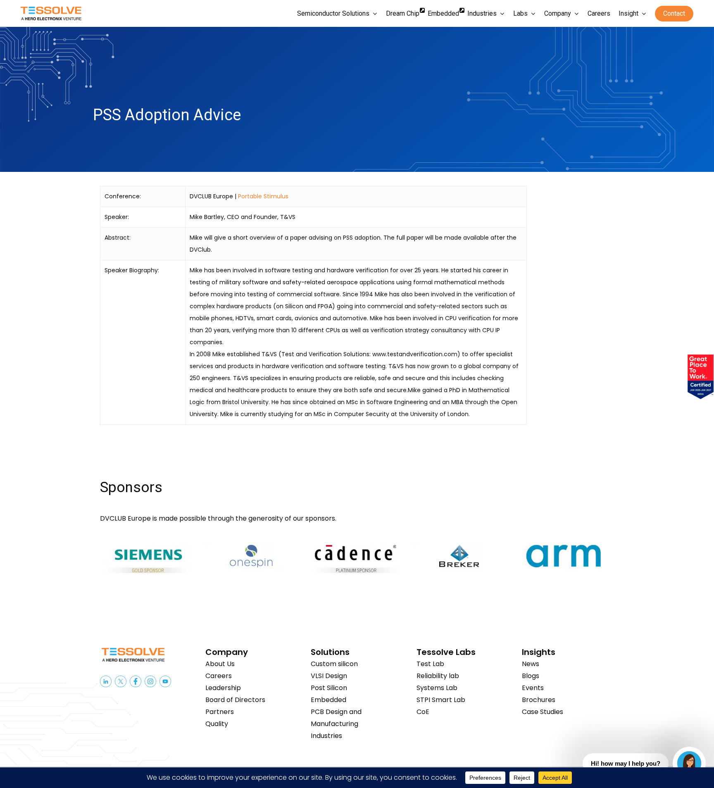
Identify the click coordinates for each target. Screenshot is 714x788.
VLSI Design (329, 676)
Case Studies (542, 712)
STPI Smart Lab (440, 700)
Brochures (538, 700)
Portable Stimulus (263, 196)
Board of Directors (235, 700)
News (530, 664)
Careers (218, 676)
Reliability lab (437, 676)
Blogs (530, 676)
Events (533, 688)
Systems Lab (436, 688)
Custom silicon (334, 664)
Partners (219, 712)
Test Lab (430, 664)
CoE (422, 712)
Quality (216, 723)
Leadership (223, 688)
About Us (220, 664)
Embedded (328, 700)
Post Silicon (329, 688)
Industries (326, 735)
